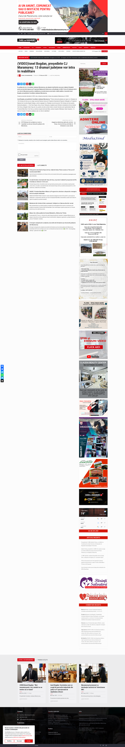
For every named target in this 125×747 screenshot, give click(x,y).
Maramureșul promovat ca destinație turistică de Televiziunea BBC (93, 687)
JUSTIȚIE (20, 51)
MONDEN (32, 51)
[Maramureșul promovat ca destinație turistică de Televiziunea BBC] (93, 673)
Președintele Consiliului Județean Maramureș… (30, 696)
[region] (19, 734)
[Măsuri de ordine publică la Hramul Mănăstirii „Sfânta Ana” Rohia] (22, 216)
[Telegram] (24, 84)
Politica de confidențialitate (54, 734)
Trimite (21, 159)
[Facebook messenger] (2, 369)
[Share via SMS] (33, 84)
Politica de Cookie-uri (53, 732)
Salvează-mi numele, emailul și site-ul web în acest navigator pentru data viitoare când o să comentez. (43, 140)
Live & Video (61, 51)
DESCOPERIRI (39, 51)
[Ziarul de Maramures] (30, 40)
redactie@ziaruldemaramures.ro (27, 719)
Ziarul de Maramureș (26, 75)
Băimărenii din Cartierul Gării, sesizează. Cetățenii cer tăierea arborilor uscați (51, 203)
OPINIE (58, 47)
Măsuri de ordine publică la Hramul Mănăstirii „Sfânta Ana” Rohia (48, 213)
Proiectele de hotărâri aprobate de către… (59, 698)
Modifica (9, 741)
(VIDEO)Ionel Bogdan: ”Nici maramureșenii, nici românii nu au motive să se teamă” (31, 687)
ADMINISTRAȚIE (66, 47)
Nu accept (19, 741)
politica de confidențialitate (19, 737)
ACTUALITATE (26, 47)
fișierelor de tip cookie (27, 735)
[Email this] (30, 84)
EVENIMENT (38, 47)
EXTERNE (54, 51)
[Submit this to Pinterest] (27, 84)
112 (32, 47)
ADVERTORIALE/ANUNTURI (79, 51)
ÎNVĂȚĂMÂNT (52, 47)
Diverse (68, 51)
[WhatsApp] (2, 375)
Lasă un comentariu (55, 75)
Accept (28, 741)
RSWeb (36, 745)
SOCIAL (45, 47)
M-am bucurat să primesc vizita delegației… (91, 696)
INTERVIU (86, 47)
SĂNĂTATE (92, 47)
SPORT (80, 47)
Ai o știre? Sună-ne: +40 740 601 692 (36, 33)
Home (19, 47)
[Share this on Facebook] (18, 84)
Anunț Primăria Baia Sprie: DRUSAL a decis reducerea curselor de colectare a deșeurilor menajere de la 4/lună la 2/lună (93, 624)
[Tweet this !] (21, 84)
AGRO (26, 51)
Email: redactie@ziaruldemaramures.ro (58, 33)
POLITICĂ (74, 47)
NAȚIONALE (47, 51)
